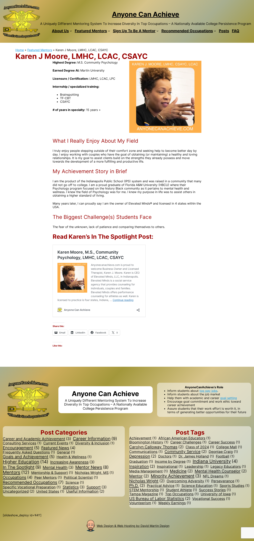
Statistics (74, 487)
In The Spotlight (22, 467)
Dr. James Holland (196, 456)
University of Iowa (218, 494)
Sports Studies (235, 486)
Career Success (224, 442)
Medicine (181, 471)
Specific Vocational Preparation (32, 487)
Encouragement (21, 448)
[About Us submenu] (71, 31)
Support (96, 487)
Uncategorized (18, 491)
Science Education (199, 486)
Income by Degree (173, 462)
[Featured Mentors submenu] (109, 31)
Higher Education (25, 461)
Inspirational (170, 467)
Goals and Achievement (29, 456)
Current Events (58, 443)
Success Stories (215, 490)
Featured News (58, 448)
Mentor (139, 476)
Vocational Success (211, 499)
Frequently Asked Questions (29, 452)
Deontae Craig (223, 452)
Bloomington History (148, 442)
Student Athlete (181, 490)
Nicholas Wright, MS (94, 473)
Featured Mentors (39, 50)
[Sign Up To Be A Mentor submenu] (157, 31)
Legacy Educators (228, 467)
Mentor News (92, 467)
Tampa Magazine (146, 494)
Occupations (18, 477)
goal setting (228, 398)
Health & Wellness (74, 457)
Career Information (95, 438)
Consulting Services (22, 443)
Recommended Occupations (33, 482)
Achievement (143, 438)
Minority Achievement (176, 475)
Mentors (16, 472)
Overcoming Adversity (188, 481)
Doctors (167, 456)
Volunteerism (142, 503)
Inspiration (142, 466)
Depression (142, 456)
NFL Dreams (216, 476)
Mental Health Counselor (221, 471)
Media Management (148, 471)
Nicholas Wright (147, 481)
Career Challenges (188, 442)
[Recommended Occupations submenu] (215, 31)
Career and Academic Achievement (37, 439)
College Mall (229, 447)
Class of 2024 (200, 447)
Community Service (186, 451)
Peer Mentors (48, 478)
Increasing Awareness (72, 462)
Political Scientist (81, 478)
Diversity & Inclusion (95, 443)
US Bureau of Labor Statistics (159, 498)
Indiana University (215, 461)
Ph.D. (137, 485)
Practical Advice (163, 486)
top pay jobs (208, 391)
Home (19, 50)
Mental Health (58, 467)
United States (50, 492)
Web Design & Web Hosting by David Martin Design (133, 526)
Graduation (141, 462)
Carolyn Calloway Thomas (156, 447)
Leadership (197, 467)
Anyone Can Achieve (145, 14)
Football (225, 456)
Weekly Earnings (174, 503)
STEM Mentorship (146, 490)
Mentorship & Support (52, 473)
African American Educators (184, 438)
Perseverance (225, 481)
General (66, 452)
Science (74, 483)
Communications (146, 452)
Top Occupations (182, 494)
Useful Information (85, 491)
